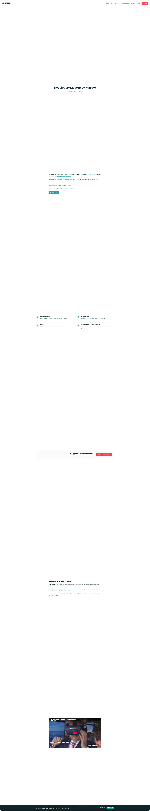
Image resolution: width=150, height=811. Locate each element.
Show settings (103, 807)
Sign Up (145, 3)
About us (133, 3)
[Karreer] (6, 3)
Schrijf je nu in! (53, 192)
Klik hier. (97, 586)
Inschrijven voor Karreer (104, 454)
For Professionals (115, 3)
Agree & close (110, 807)
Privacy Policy (66, 808)
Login (138, 3)
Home (107, 3)
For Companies (125, 3)
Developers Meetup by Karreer (64, 176)
